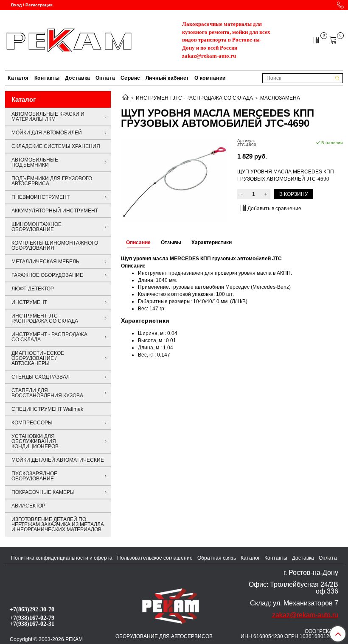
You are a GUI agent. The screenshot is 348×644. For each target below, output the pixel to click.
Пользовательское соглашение (155, 558)
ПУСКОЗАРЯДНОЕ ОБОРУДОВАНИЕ (34, 476)
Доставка (77, 78)
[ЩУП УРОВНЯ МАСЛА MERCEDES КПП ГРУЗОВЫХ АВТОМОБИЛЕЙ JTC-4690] (174, 180)
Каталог (18, 78)
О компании (210, 78)
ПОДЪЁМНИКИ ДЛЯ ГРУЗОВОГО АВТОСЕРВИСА (51, 181)
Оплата (105, 78)
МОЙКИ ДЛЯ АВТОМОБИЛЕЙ (46, 133)
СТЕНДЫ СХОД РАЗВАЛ (40, 377)
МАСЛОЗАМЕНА (280, 98)
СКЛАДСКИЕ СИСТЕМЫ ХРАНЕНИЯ (55, 146)
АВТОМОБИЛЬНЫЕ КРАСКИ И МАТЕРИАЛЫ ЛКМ (47, 116)
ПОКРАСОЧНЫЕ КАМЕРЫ (43, 492)
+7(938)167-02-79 (32, 617)
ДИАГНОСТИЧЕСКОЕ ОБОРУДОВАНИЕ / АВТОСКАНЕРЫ (37, 358)
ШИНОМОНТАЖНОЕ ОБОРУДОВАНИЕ (36, 226)
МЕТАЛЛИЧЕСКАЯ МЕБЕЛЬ (45, 262)
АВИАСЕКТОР (28, 506)
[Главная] (125, 98)
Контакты (47, 78)
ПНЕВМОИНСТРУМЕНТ (40, 197)
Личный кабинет (167, 78)
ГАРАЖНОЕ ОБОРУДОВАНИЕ (47, 275)
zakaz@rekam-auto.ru (209, 56)
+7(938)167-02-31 (32, 623)
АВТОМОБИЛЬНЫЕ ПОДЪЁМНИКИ (34, 162)
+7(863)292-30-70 (32, 609)
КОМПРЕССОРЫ (32, 423)
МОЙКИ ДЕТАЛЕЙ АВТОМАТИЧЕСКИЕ (57, 460)
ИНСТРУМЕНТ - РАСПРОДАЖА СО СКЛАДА (49, 337)
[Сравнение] (317, 40)
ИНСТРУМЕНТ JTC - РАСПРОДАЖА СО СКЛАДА (194, 98)
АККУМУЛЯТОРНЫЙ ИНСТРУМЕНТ (54, 211)
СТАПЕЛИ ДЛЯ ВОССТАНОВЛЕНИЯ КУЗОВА (47, 393)
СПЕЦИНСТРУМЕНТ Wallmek (47, 409)
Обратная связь (216, 558)
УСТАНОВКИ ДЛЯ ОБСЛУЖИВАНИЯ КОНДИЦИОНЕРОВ (35, 441)
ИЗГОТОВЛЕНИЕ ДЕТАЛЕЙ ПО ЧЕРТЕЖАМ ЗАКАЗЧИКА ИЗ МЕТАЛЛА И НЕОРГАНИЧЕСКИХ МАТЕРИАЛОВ (57, 524)
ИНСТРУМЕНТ (29, 302)
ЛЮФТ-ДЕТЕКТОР (32, 289)
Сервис (130, 78)
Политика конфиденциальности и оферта (61, 558)
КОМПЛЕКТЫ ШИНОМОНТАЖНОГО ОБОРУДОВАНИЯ (54, 245)
